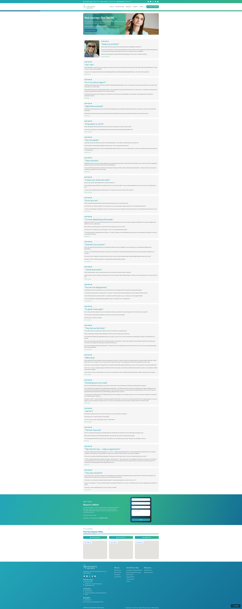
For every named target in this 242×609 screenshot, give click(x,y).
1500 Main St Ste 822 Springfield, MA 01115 (94, 601)
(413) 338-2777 (127, 1)
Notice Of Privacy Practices (144, 607)
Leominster (87, 589)
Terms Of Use (135, 607)
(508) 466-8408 (88, 581)
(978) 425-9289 (111, 1)
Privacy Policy (128, 607)
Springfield (86, 598)
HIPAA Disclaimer (155, 607)
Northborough (88, 580)
